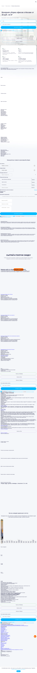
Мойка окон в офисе (4, 637)
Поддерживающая (6, 625)
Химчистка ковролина (4, 639)
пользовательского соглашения (30, 30)
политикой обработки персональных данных (17, 30)
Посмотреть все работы (4, 355)
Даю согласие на (7, 216)
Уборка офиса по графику (5, 636)
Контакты (2, 644)
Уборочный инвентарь (4, 177)
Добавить (33, 179)
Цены (1, 642)
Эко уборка (2, 630)
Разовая (24, 625)
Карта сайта (3, 644)
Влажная (26, 625)
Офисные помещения (4, 634)
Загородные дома (3, 631)
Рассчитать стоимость (18, 213)
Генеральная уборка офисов (5, 635)
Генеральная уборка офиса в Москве (7, 294)
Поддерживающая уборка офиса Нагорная (7, 349)
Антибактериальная (4, 629)
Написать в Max (19, 38)
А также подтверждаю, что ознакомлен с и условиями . (18, 30)
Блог (1, 647)
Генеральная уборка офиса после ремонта (7, 315)
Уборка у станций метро (4, 632)
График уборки (2, 168)
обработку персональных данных (9, 216)
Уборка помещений (4, 640)
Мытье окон (21, 625)
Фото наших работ (4, 642)
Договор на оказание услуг (5, 648)
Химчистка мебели (16, 625)
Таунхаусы (2, 631)
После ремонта (3, 628)
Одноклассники (7, 649)
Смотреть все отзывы (4, 425)
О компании (3, 645)
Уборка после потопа (4, 633)
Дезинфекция (11, 625)
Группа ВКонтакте (13, 649)
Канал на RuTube (20, 649)
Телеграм (3, 649)
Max (1, 649)
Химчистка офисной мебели (5, 638)
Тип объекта (2, 163)
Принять (18, 671)
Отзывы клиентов (3, 643)
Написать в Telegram (19, 41)
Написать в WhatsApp (19, 373)
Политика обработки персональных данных (18, 669)
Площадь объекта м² (3, 172)
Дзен (16, 649)
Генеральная (3, 627)
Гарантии (2, 646)
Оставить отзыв (3, 409)
